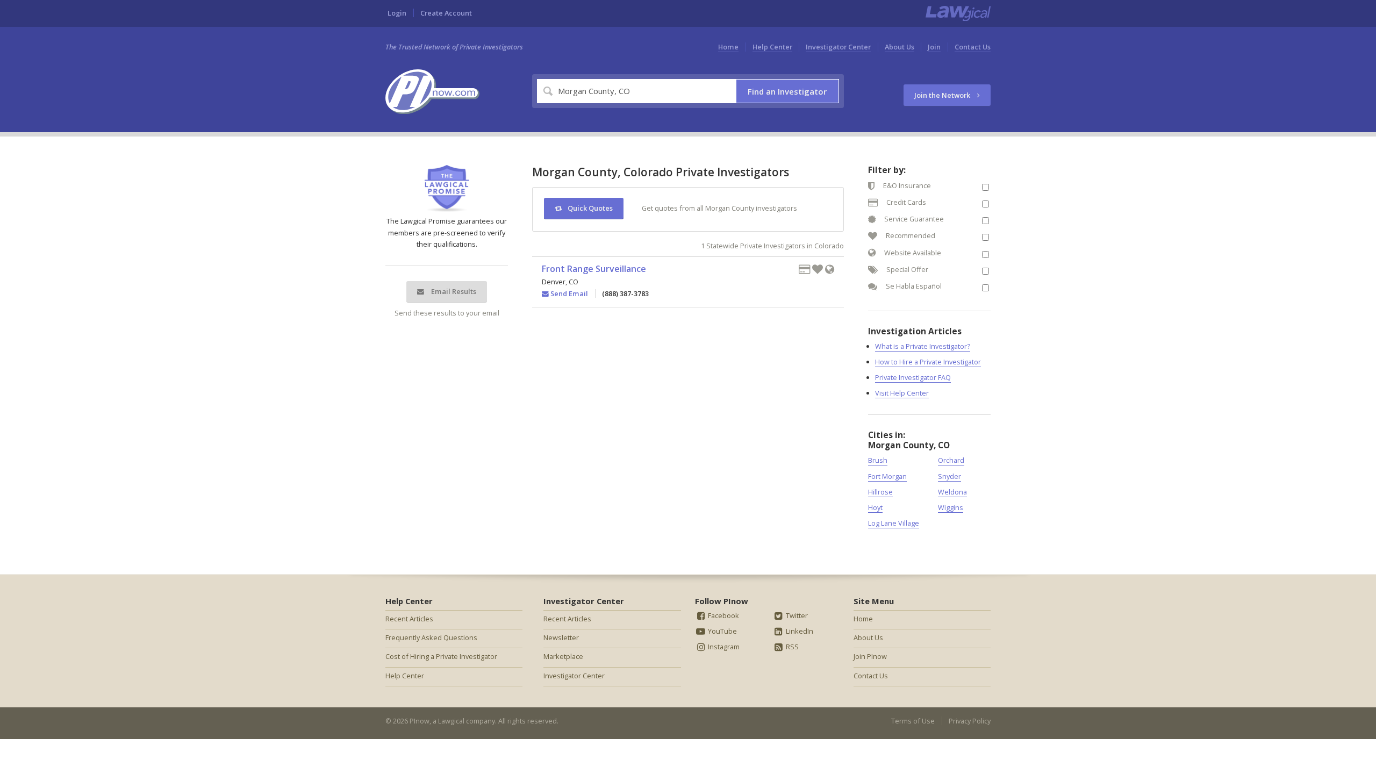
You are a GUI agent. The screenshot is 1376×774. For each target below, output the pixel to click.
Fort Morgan (887, 476)
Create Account (446, 13)
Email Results (452, 291)
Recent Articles (409, 619)
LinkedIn (798, 631)
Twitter (796, 615)
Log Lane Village (893, 523)
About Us (899, 47)
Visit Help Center (902, 393)
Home (728, 47)
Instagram (723, 646)
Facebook (722, 615)
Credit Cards (905, 202)
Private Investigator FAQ (913, 377)
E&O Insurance (906, 185)
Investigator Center (838, 47)
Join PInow (870, 656)
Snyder (949, 476)
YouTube (721, 631)
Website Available (912, 252)
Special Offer (906, 269)
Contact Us (973, 47)
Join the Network (943, 95)
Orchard (951, 460)
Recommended (909, 235)
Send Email (568, 293)
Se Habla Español (913, 286)
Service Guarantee (913, 219)
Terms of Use (913, 721)
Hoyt (875, 507)
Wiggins (950, 507)
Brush (877, 460)
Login (397, 13)
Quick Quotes (590, 208)
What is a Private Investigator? (922, 346)
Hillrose (880, 492)
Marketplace (563, 656)
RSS (791, 646)
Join (934, 47)
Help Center (772, 47)
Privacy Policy (970, 721)
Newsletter (561, 637)
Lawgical (451, 721)
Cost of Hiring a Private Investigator (441, 656)
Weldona (952, 492)
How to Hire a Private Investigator (928, 362)
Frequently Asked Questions (431, 637)
